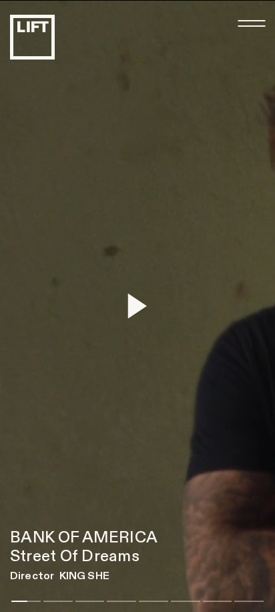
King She (84, 576)
